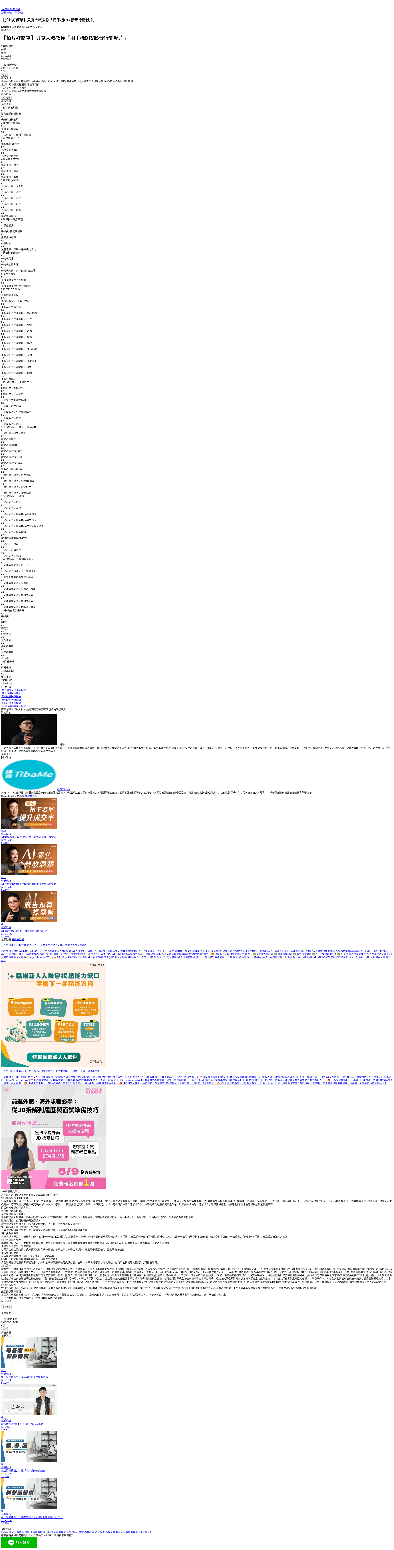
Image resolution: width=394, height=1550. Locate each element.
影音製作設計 (71, 1532)
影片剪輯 (6, 1532)
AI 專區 (5, 9)
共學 (15, 12)
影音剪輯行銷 (143, 1532)
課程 (18, 9)
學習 (13, 9)
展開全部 (6, 98)
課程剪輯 (48, 1532)
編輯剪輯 (38, 1532)
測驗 (9, 12)
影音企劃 (110, 1532)
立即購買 (6, 1307)
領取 (4, 75)
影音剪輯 (17, 1532)
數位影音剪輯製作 (126, 1532)
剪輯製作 (27, 1532)
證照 (4, 12)
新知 (20, 12)
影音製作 (59, 1532)
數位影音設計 (87, 1532)
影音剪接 (100, 1532)
